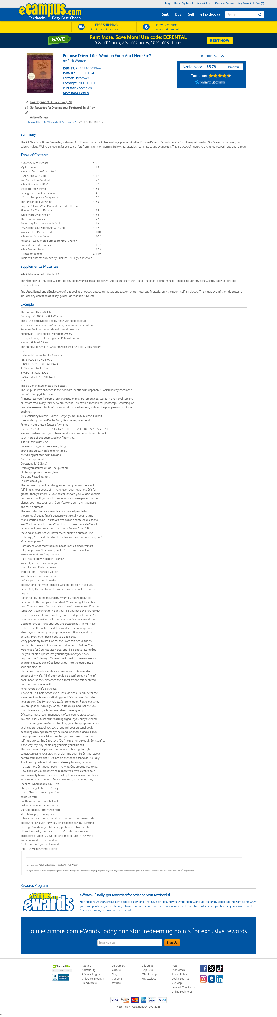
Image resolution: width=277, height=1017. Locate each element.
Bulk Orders (118, 965)
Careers (116, 970)
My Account (244, 3)
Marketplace (203, 3)
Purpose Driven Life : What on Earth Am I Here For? (52, 122)
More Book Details (76, 93)
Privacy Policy (179, 974)
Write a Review (39, 117)
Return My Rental (183, 3)
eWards (116, 983)
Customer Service (224, 3)
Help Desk (147, 970)
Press (174, 965)
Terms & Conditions (183, 987)
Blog (167, 3)
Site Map (177, 983)
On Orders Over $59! (51, 102)
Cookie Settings (180, 978)
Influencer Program (93, 978)
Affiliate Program (91, 974)
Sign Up (172, 942)
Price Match (178, 970)
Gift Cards (147, 965)
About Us (87, 965)
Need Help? (123, 1006)
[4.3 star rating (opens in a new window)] (220, 76)
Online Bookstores (182, 991)
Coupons (117, 978)
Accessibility (88, 970)
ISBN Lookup (149, 974)
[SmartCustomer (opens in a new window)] (210, 82)
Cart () (260, 3)
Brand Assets (89, 983)
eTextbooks (210, 14)
